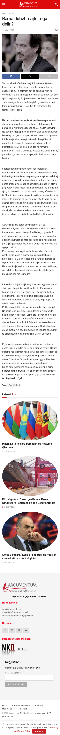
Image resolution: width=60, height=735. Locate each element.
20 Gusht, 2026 (9, 562)
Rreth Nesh (39, 705)
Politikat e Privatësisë (21, 705)
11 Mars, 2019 (8, 30)
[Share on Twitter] (30, 76)
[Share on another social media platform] (49, 76)
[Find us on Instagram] (12, 630)
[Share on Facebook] (11, 76)
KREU (4, 705)
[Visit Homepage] (28, 4)
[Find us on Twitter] (19, 630)
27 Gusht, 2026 (9, 451)
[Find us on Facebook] (5, 630)
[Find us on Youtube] (26, 630)
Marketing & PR (8, 709)
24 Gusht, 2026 (9, 507)
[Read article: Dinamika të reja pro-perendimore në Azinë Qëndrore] (30, 420)
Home (4, 13)
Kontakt (23, 709)
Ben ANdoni (14, 385)
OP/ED (12, 13)
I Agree (39, 731)
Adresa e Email (13, 672)
